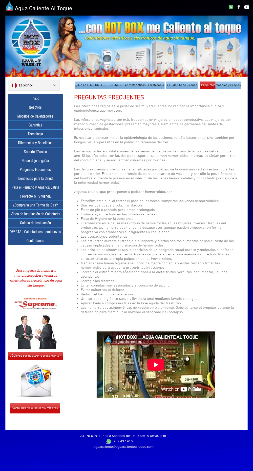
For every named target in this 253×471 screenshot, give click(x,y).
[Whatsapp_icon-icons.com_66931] (231, 7)
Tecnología (35, 134)
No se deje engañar (35, 160)
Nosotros (35, 107)
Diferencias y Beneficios (35, 143)
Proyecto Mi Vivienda (35, 196)
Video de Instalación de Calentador (35, 214)
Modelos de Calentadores (35, 116)
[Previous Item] (14, 46)
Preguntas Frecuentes (35, 169)
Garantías (35, 125)
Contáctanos (35, 240)
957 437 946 (123, 441)
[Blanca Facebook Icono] (239, 7)
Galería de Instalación (35, 223)
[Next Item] (238, 46)
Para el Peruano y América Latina (35, 187)
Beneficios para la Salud (35, 178)
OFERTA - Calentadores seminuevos (35, 231)
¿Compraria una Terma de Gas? (35, 205)
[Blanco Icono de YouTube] (247, 7)
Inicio (35, 98)
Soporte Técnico (35, 151)
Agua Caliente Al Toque (43, 8)
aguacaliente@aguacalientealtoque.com (123, 447)
